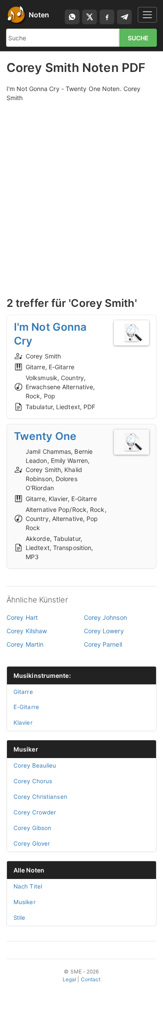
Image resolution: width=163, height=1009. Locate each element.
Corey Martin (25, 644)
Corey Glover (31, 843)
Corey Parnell (103, 644)
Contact (91, 979)
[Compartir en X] (89, 17)
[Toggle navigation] (147, 14)
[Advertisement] (81, 189)
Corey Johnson (105, 617)
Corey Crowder (34, 812)
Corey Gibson (32, 827)
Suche (138, 38)
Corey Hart (22, 617)
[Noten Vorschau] (131, 333)
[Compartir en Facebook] (107, 17)
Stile (19, 917)
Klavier (23, 722)
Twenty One (45, 436)
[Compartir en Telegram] (124, 17)
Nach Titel (27, 886)
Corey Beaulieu (34, 765)
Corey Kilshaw (27, 631)
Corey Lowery (104, 631)
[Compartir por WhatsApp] (72, 17)
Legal (70, 979)
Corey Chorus (32, 781)
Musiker (25, 749)
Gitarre (23, 691)
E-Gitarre (26, 706)
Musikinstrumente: (42, 675)
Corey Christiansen (40, 796)
